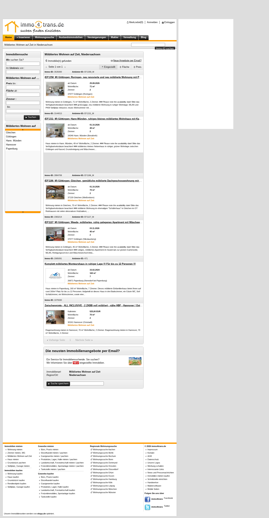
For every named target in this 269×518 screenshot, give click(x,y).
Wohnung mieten (15, 449)
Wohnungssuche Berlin (103, 453)
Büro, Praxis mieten (49, 449)
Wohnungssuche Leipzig (104, 486)
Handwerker (152, 482)
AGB (149, 456)
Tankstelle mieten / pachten (53, 469)
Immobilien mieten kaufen (158, 476)
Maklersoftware (154, 486)
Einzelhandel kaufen (50, 480)
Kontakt (150, 453)
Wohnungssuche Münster (104, 492)
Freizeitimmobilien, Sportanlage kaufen (58, 493)
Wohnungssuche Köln (102, 482)
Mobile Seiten (153, 489)
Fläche (125, 67)
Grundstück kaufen (16, 480)
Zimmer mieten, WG (16, 453)
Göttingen (11, 136)
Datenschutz (153, 459)
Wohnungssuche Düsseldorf (105, 469)
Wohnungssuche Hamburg (105, 479)
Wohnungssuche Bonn (103, 459)
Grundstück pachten (17, 463)
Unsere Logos (153, 463)
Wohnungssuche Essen (103, 476)
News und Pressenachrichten (160, 472)
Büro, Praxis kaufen (50, 477)
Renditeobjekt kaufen (17, 483)
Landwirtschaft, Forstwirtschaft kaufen (58, 490)
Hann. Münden (13, 140)
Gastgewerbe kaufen (50, 483)
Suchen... (33, 117)
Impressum (152, 449)
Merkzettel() (136, 22)
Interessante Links (155, 469)
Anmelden (152, 22)
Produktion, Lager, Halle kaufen (55, 487)
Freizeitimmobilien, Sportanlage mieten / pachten (62, 466)
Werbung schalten (155, 466)
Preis (138, 67)
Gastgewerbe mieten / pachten (54, 456)
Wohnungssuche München (105, 489)
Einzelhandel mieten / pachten (54, 453)
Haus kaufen (13, 477)
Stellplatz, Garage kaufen (19, 487)
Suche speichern (59, 383)
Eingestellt (109, 67)
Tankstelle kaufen (49, 497)
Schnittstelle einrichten (157, 479)
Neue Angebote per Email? (127, 60)
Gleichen (10, 132)
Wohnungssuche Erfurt (103, 472)
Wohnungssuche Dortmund (105, 463)
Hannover (11, 144)
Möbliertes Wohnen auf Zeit (20, 456)
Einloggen (169, 22)
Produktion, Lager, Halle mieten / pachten (59, 459)
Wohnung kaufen (15, 474)
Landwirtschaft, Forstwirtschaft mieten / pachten (62, 463)
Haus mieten (13, 459)
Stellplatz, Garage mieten (19, 466)
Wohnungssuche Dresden (104, 466)
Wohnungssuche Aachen (104, 449)
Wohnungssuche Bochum (104, 456)
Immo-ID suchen (165, 48)
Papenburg (11, 148)
